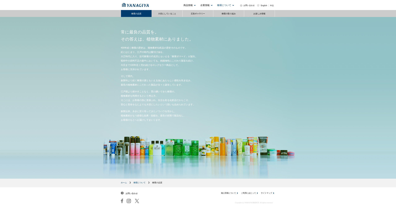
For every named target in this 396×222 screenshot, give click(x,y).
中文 (272, 5)
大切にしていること (167, 13)
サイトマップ (266, 193)
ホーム (124, 182)
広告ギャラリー (198, 13)
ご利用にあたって (248, 193)
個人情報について (228, 193)
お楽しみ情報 (259, 13)
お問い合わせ (249, 5)
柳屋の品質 (136, 13)
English (264, 5)
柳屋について (139, 182)
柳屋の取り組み (229, 13)
